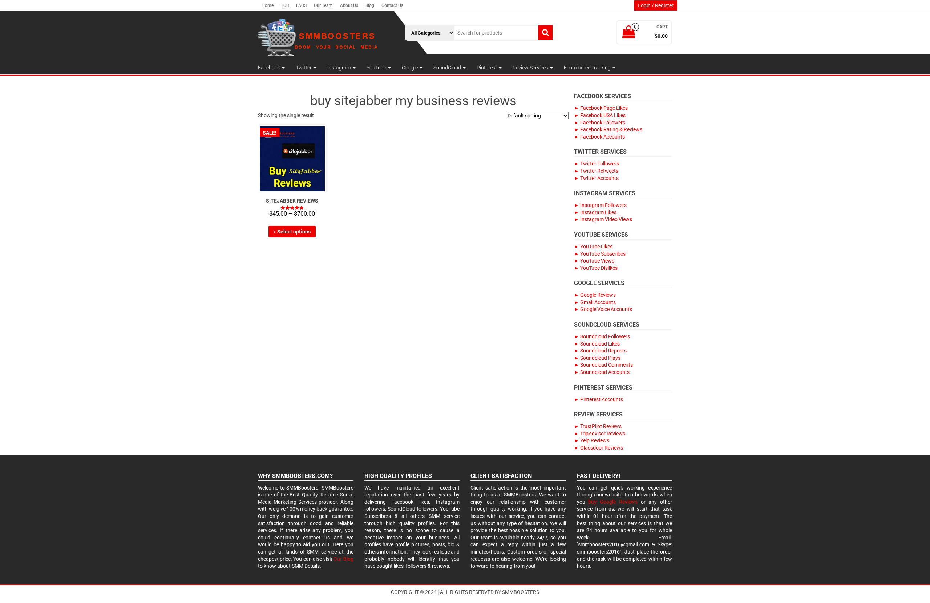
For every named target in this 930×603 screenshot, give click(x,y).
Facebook (269, 68)
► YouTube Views (594, 261)
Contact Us (392, 5)
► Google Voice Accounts (603, 309)
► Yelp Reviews (591, 440)
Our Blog (343, 559)
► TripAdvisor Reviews (599, 433)
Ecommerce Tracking (588, 68)
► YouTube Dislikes (596, 268)
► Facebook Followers (599, 122)
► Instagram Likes (595, 212)
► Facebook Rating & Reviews (608, 129)
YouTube (377, 68)
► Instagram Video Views (603, 219)
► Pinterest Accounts (598, 399)
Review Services (531, 68)
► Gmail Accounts (595, 302)
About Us (349, 5)
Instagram (339, 68)
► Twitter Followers (596, 164)
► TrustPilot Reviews (598, 426)
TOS (285, 5)
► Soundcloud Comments (603, 365)
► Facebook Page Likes (601, 108)
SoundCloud (447, 68)
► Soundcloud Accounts (602, 372)
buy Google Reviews (613, 502)
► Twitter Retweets (596, 171)
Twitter (304, 68)
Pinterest (487, 68)
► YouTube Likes (593, 246)
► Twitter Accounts (596, 178)
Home (268, 5)
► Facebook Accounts (599, 137)
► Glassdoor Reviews (598, 448)
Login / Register (656, 5)
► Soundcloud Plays (597, 358)
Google (410, 68)
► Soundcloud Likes (597, 344)
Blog (369, 5)
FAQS (301, 5)
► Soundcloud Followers (602, 336)
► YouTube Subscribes (600, 254)
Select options (294, 232)
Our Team (323, 5)
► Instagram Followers (600, 205)
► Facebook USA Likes (600, 115)
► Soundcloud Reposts (600, 351)
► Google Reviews (595, 295)
